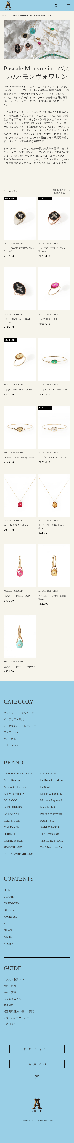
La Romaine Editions (52, 780)
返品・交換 (10, 992)
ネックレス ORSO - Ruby (16, 525)
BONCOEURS (13, 807)
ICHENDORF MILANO (19, 854)
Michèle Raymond (51, 800)
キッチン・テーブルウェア (19, 713)
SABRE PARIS (49, 827)
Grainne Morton (13, 840)
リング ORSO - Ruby (48, 319)
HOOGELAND (13, 847)
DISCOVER (11, 910)
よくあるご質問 (12, 998)
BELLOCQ (11, 800)
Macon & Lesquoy (51, 793)
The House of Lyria (52, 840)
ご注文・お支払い (14, 979)
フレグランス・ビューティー (20, 726)
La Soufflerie (48, 786)
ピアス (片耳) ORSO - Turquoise (19, 666)
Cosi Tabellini (12, 827)
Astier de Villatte (14, 793)
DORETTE (10, 833)
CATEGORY (12, 903)
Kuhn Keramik (49, 773)
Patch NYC (47, 820)
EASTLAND (11, 1024)
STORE (8, 943)
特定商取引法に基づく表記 (19, 1011)
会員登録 (38, 1064)
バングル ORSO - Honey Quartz (19, 457)
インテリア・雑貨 (14, 719)
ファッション (11, 745)
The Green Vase (49, 833)
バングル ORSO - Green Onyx (52, 390)
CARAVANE (12, 813)
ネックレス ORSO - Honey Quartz (51, 526)
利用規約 (9, 1005)
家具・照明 (10, 738)
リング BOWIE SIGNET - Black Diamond (19, 250)
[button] (56, 5)
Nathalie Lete (48, 807)
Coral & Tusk (12, 820)
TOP (4, 15)
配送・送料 (10, 986)
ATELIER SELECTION (18, 773)
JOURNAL (10, 916)
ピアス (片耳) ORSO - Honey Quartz (52, 597)
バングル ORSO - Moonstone (52, 457)
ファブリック (11, 732)
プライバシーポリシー (16, 1018)
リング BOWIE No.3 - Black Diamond (17, 320)
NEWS (8, 930)
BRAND (9, 896)
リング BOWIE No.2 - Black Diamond (51, 250)
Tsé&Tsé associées (51, 847)
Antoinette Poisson (15, 786)
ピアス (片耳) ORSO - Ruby (17, 596)
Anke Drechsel (13, 780)
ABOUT (9, 936)
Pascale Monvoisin (51, 813)
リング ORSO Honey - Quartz (18, 390)
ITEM (7, 889)
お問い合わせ (38, 1049)
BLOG (8, 923)
